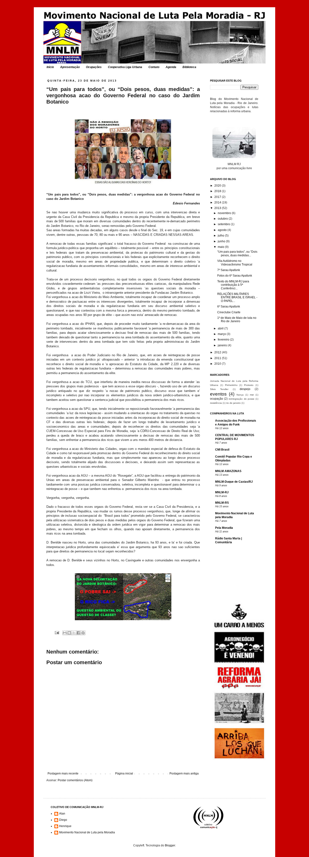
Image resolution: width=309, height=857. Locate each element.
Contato (153, 67)
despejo (245, 389)
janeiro (223, 345)
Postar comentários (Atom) (75, 780)
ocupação (216, 398)
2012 (218, 352)
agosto (222, 230)
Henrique (65, 826)
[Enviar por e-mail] (64, 632)
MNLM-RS (222, 502)
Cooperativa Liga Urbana (125, 67)
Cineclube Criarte (228, 312)
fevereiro (224, 339)
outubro (223, 218)
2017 (218, 197)
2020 (218, 185)
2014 (218, 202)
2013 (218, 208)
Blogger (170, 845)
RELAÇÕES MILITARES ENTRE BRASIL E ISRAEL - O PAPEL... (237, 297)
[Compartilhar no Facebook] (78, 632)
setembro (224, 224)
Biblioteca (189, 67)
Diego (63, 820)
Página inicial (124, 773)
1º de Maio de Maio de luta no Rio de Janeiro (236, 319)
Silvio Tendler (219, 389)
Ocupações (94, 67)
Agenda (171, 67)
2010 (218, 363)
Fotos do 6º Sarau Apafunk (234, 275)
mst (252, 394)
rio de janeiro (233, 403)
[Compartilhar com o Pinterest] (83, 632)
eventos (218, 394)
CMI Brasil (222, 449)
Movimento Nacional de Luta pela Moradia (87, 832)
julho (221, 235)
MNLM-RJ (222, 492)
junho (222, 241)
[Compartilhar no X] (73, 632)
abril (221, 328)
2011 (218, 358)
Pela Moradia (224, 528)
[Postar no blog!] (69, 632)
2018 (218, 191)
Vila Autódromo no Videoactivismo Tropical (234, 262)
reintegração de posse (241, 398)
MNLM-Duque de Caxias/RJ (234, 481)
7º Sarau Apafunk (228, 270)
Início (50, 67)
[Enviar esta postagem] (57, 632)
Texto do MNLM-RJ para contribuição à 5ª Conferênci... (233, 285)
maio (221, 247)
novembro (225, 213)
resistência (216, 403)
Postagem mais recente (63, 773)
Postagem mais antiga (184, 773)
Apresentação (70, 67)
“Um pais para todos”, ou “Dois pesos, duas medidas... (237, 253)
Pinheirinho (231, 385)
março (222, 334)
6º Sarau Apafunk (228, 306)
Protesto (248, 385)
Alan (62, 813)
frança (240, 394)
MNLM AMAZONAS (228, 471)
